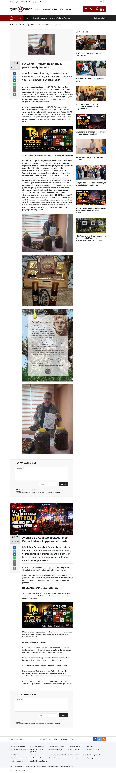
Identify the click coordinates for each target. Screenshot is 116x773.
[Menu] (85, 9)
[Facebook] (14, 73)
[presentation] (16, 18)
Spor (62, 9)
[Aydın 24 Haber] (21, 9)
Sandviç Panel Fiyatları (56, 746)
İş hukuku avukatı (35, 758)
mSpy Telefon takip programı (36, 751)
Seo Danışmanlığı (15, 766)
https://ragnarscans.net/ (28, 766)
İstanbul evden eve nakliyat (77, 755)
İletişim (56, 739)
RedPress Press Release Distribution (49, 766)
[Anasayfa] (11, 2)
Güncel (38, 9)
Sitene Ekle (40, 2)
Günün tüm (100, 18)
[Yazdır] (14, 90)
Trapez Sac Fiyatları (74, 746)
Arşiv (33, 2)
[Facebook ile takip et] (95, 739)
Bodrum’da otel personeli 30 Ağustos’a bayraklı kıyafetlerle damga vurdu (55, 18)
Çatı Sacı (90, 746)
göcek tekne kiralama (18, 746)
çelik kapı (33, 755)
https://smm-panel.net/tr (38, 746)
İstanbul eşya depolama (94, 755)
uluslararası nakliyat (67, 766)
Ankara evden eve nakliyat (57, 755)
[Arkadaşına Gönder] (14, 87)
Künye (49, 739)
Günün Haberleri (25, 2)
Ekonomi (46, 9)
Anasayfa (42, 739)
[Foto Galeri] (105, 2)
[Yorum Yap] (14, 94)
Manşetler (16, 2)
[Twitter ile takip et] (99, 739)
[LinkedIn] (14, 80)
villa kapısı (14, 755)
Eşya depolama (92, 758)
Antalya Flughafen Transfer (38, 761)
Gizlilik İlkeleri (64, 739)
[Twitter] (14, 77)
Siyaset (55, 9)
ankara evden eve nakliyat (19, 749)
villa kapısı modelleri (55, 749)
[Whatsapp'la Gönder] (14, 84)
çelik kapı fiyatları (73, 749)
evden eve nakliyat (17, 761)
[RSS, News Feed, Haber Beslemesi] (104, 739)
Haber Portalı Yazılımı (19, 770)
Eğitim (68, 9)
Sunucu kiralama (54, 758)
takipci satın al (72, 758)
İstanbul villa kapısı (93, 749)
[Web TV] (101, 2)
